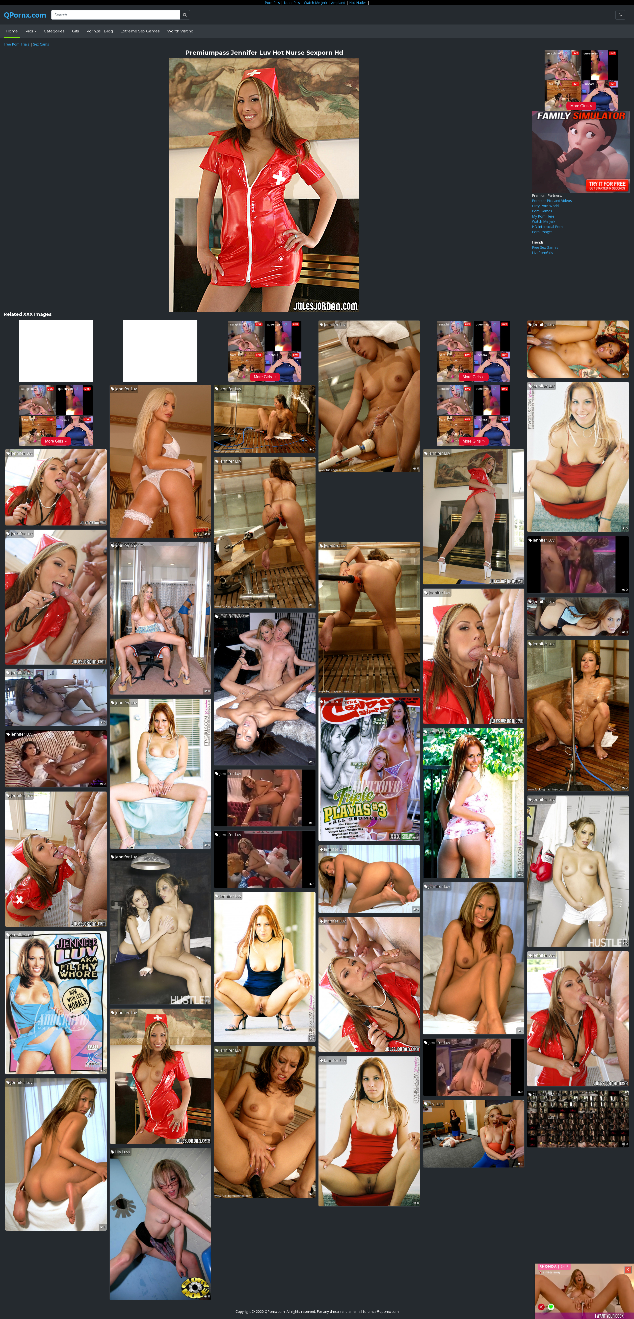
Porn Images (542, 231)
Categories (54, 31)
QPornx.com (25, 15)
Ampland (338, 2)
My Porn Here (543, 216)
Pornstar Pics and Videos (552, 200)
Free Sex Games (545, 247)
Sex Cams (41, 44)
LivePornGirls (542, 252)
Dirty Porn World (545, 205)
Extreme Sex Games (140, 31)
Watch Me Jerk (315, 2)
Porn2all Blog (99, 31)
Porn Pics (272, 2)
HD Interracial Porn (547, 226)
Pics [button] (30, 31)
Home (12, 31)
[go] (185, 15)
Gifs (75, 31)
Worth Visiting (180, 31)
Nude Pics (292, 2)
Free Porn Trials (16, 44)
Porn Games (542, 211)
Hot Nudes (358, 2)
